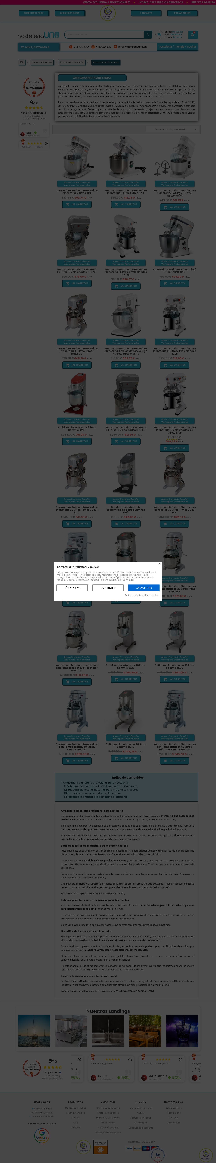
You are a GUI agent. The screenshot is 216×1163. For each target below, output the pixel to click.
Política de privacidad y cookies (142, 595)
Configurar (72, 588)
